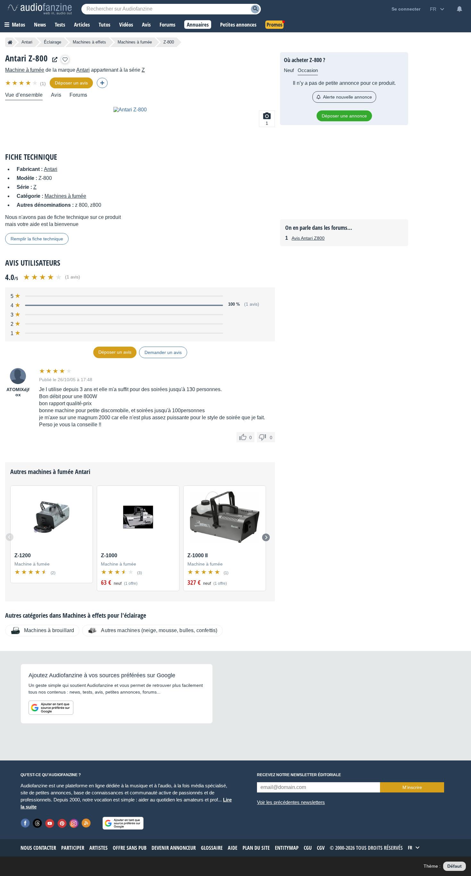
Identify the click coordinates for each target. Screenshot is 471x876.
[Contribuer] (102, 83)
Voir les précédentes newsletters (291, 802)
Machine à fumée (24, 70)
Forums (78, 95)
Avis (56, 95)
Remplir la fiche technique (37, 238)
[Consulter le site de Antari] (53, 59)
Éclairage (52, 42)
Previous (9, 537)
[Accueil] (10, 42)
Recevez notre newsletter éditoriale (299, 775)
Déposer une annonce (344, 115)
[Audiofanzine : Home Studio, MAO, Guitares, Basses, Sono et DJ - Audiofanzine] (40, 9)
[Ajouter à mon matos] (65, 59)
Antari (26, 42)
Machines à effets (89, 42)
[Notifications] (459, 9)
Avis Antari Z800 (308, 238)
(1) (43, 83)
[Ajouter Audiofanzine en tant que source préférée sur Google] (51, 708)
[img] (22, 83)
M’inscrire (412, 787)
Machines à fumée (135, 42)
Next (266, 537)
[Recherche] (255, 9)
